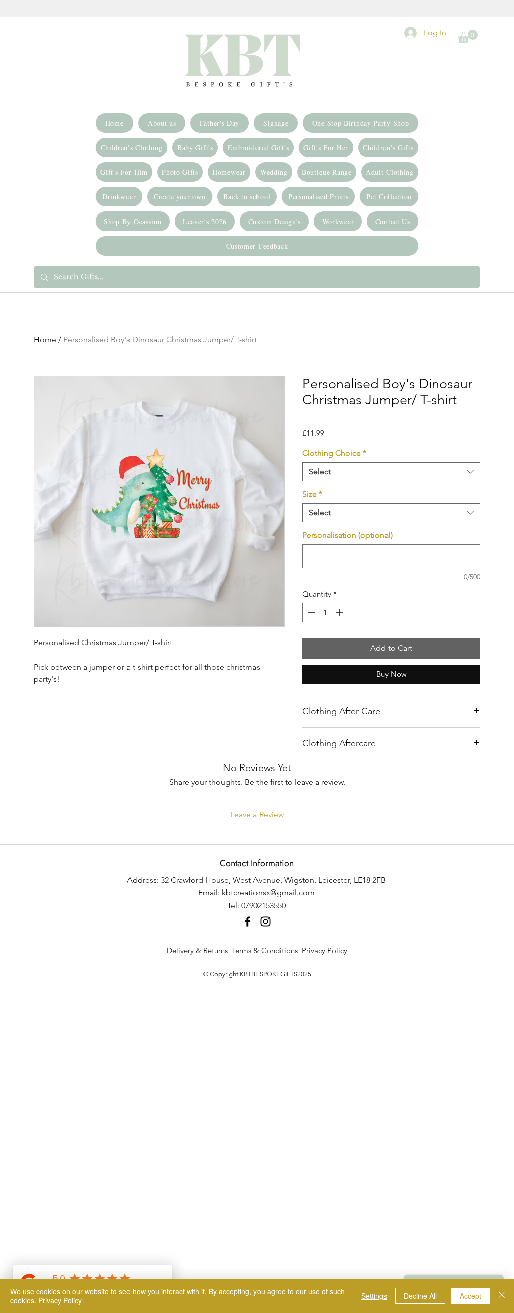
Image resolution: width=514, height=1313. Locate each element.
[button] (468, 36)
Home (45, 339)
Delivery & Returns (197, 950)
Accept (470, 1296)
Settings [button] (374, 1296)
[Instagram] (265, 921)
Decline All (420, 1296)
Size (312, 494)
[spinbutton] (325, 612)
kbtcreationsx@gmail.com (268, 892)
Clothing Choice (334, 453)
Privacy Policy (324, 950)
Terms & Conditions (265, 950)
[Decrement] (310, 612)
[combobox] (391, 471)
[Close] (502, 1296)
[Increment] (340, 612)
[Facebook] (247, 921)
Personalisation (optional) (347, 535)
